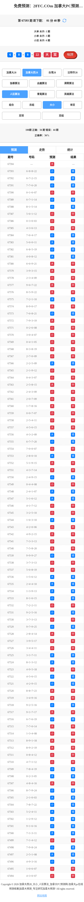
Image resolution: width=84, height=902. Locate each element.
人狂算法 (15, 94)
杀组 (31, 105)
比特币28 (72, 72)
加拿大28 (11, 72)
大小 (52, 105)
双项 (21, 115)
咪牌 (70, 54)
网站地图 (42, 895)
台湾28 (52, 72)
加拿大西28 (32, 72)
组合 (11, 105)
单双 (72, 105)
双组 (61, 115)
